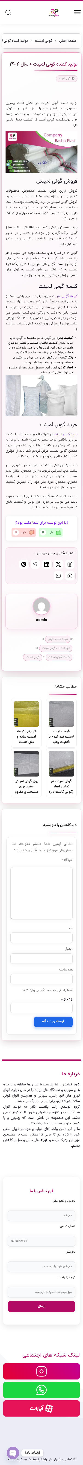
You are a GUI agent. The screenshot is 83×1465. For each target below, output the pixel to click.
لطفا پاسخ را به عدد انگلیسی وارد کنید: (47, 990)
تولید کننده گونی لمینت (56, 648)
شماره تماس (67, 1226)
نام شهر (70, 1252)
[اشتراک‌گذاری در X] (58, 564)
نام (71, 928)
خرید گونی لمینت (65, 434)
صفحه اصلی (68, 41)
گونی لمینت (43, 41)
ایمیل (69, 948)
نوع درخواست (66, 1277)
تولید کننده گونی (58, 639)
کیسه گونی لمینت (64, 296)
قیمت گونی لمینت (59, 657)
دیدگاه (67, 860)
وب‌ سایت (66, 969)
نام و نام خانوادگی (64, 1201)
